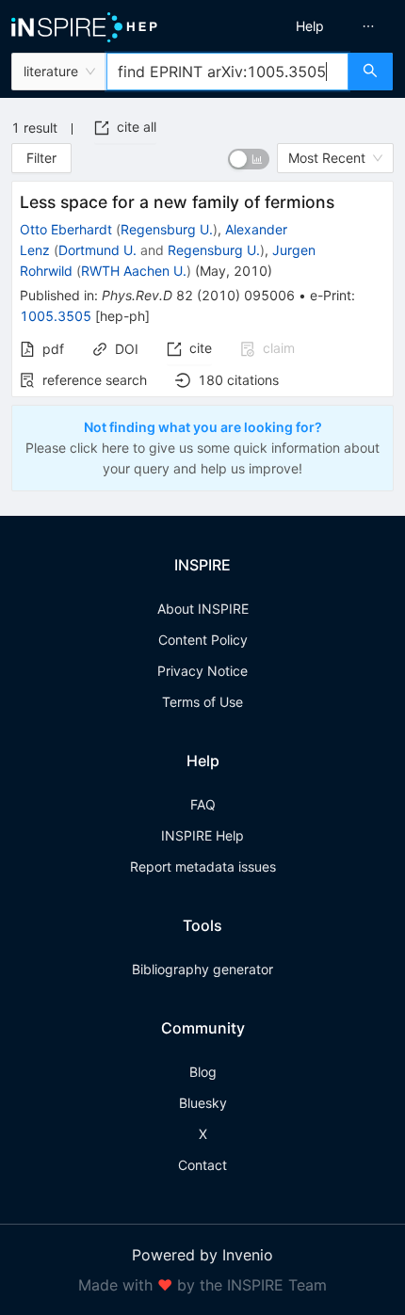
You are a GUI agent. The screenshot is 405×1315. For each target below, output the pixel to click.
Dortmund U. (97, 250)
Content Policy (203, 640)
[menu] (308, 26)
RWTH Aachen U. (133, 271)
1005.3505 (55, 316)
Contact (202, 1165)
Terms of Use (202, 702)
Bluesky (203, 1103)
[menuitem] (310, 26)
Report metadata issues (203, 866)
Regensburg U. (167, 229)
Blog (203, 1072)
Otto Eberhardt (66, 229)
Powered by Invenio (202, 1254)
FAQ (203, 804)
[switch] (248, 159)
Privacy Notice (202, 671)
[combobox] (227, 71)
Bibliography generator (202, 969)
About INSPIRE (203, 609)
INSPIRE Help (202, 835)
